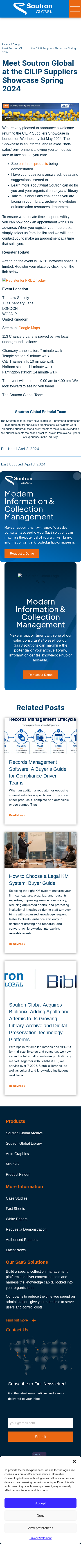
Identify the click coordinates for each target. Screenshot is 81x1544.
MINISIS (12, 1164)
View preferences (40, 1528)
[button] (74, 1461)
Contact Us (17, 1329)
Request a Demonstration (26, 1229)
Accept (40, 1503)
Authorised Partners (22, 1240)
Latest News (16, 1250)
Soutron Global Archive (24, 1133)
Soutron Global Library (24, 1143)
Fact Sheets (15, 1209)
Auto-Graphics (17, 1154)
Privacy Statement (40, 1538)
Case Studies (16, 1198)
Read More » (17, 815)
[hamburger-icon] (75, 9)
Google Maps (29, 328)
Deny (41, 1515)
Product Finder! (18, 1174)
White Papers (16, 1219)
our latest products (33, 164)
